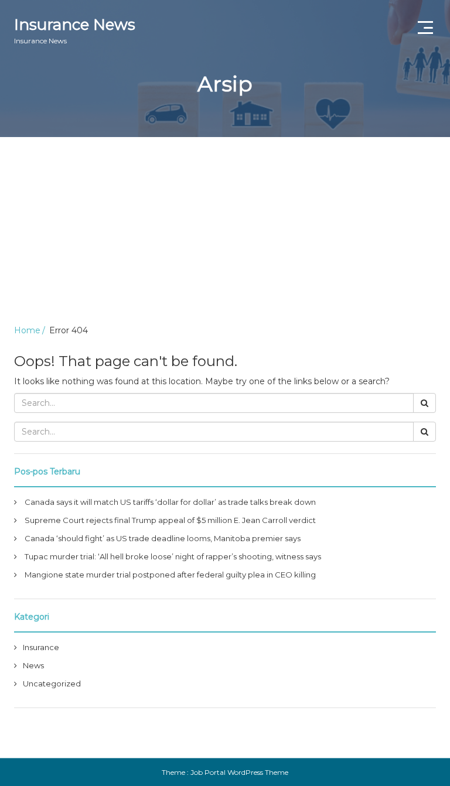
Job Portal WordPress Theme (239, 772)
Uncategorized (52, 683)
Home (27, 330)
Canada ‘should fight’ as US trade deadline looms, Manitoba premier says (163, 538)
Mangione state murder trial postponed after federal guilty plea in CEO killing (170, 574)
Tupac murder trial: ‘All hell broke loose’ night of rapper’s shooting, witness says (173, 556)
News (33, 665)
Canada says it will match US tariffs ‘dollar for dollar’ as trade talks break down (170, 502)
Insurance (41, 647)
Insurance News (74, 30)
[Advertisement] (225, 225)
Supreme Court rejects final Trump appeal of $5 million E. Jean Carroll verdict (170, 520)
